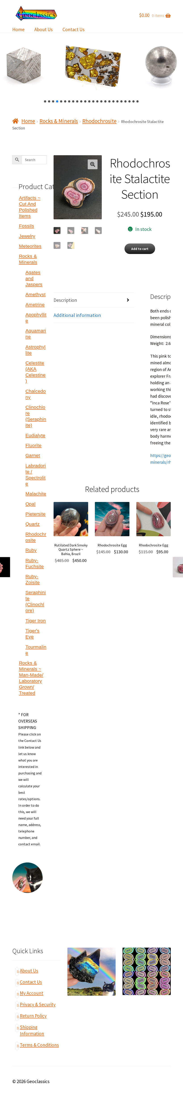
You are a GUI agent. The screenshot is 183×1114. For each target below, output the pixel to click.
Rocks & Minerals (59, 121)
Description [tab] (65, 300)
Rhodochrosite (99, 121)
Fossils (26, 225)
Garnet (32, 455)
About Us (43, 29)
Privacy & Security (38, 1004)
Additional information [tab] (77, 315)
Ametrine (35, 304)
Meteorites (30, 246)
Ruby (31, 550)
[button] (45, 101)
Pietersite (35, 513)
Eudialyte (35, 435)
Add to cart (139, 249)
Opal (30, 503)
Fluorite (33, 445)
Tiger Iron (35, 620)
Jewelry (27, 236)
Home (18, 29)
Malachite (35, 493)
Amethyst (35, 294)
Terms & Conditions (39, 1045)
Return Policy (33, 1016)
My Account (31, 993)
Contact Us (73, 29)
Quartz (32, 523)
